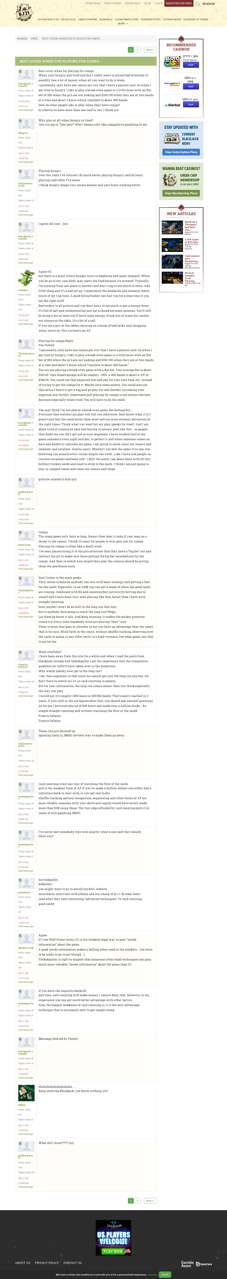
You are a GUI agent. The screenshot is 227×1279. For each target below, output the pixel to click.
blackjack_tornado (25, 85)
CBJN (147, 3)
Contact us (72, 1263)
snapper (23, 290)
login (158, 3)
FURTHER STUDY (151, 19)
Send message (25, 109)
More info (152, 1275)
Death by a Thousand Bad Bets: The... (191, 225)
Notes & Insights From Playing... (190, 276)
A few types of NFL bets (191, 240)
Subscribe (93, 3)
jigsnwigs (24, 545)
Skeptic (23, 133)
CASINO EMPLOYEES (127, 19)
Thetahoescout (26, 354)
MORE (122, 23)
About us (22, 1263)
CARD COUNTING (87, 19)
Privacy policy (47, 1263)
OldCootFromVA (25, 184)
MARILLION (26, 948)
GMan (22, 1105)
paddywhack (25, 493)
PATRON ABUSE (172, 19)
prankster (24, 892)
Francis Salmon (23, 665)
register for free (179, 3)
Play (191, 65)
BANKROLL (105, 19)
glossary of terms (195, 19)
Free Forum (112, 3)
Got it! (165, 1274)
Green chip (132, 3)
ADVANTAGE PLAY (48, 19)
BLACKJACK (68, 19)
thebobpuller (26, 591)
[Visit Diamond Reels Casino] (113, 1237)
